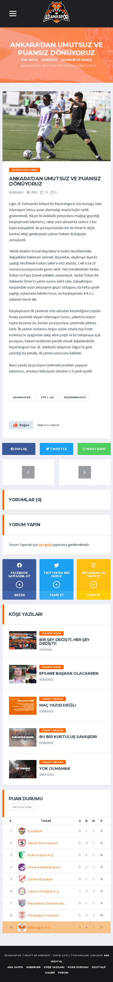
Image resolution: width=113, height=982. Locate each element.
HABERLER (33, 967)
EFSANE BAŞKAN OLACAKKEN (68, 673)
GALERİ (50, 972)
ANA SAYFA (15, 967)
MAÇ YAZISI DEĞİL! (57, 705)
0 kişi (40, 424)
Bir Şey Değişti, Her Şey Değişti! (64, 641)
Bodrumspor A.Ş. (40, 855)
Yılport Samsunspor (42, 843)
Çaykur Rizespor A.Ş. (43, 891)
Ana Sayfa (29, 60)
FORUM (63, 972)
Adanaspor (22, 397)
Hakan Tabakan (52, 699)
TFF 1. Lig (47, 397)
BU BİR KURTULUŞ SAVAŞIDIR (68, 736)
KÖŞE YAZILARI (54, 967)
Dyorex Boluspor (40, 879)
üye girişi (45, 544)
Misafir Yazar (51, 633)
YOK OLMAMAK (54, 768)
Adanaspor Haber (76, 60)
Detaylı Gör (22, 807)
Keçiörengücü (75, 397)
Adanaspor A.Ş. (39, 927)
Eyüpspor (34, 831)
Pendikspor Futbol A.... (44, 915)
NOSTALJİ (99, 967)
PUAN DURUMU (78, 967)
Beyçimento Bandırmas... (46, 903)
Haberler (49, 60)
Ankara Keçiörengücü (43, 867)
